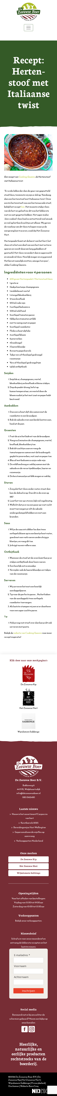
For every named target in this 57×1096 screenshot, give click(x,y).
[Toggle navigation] (28, 27)
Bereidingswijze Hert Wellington (29, 827)
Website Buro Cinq (29, 1086)
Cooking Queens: (27, 176)
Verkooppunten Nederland (29, 840)
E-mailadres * (22, 955)
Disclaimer (13, 1086)
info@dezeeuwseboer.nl (28, 793)
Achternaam (21, 977)
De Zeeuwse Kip (28, 684)
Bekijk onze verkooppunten (28, 920)
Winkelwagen (28, 35)
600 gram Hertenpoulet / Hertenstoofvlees (31, 279)
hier (23, 206)
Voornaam (20, 966)
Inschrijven (28, 990)
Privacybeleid (38, 1083)
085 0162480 (28, 797)
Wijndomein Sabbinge (28, 731)
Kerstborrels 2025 (29, 822)
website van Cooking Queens (27, 633)
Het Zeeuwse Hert (28, 708)
